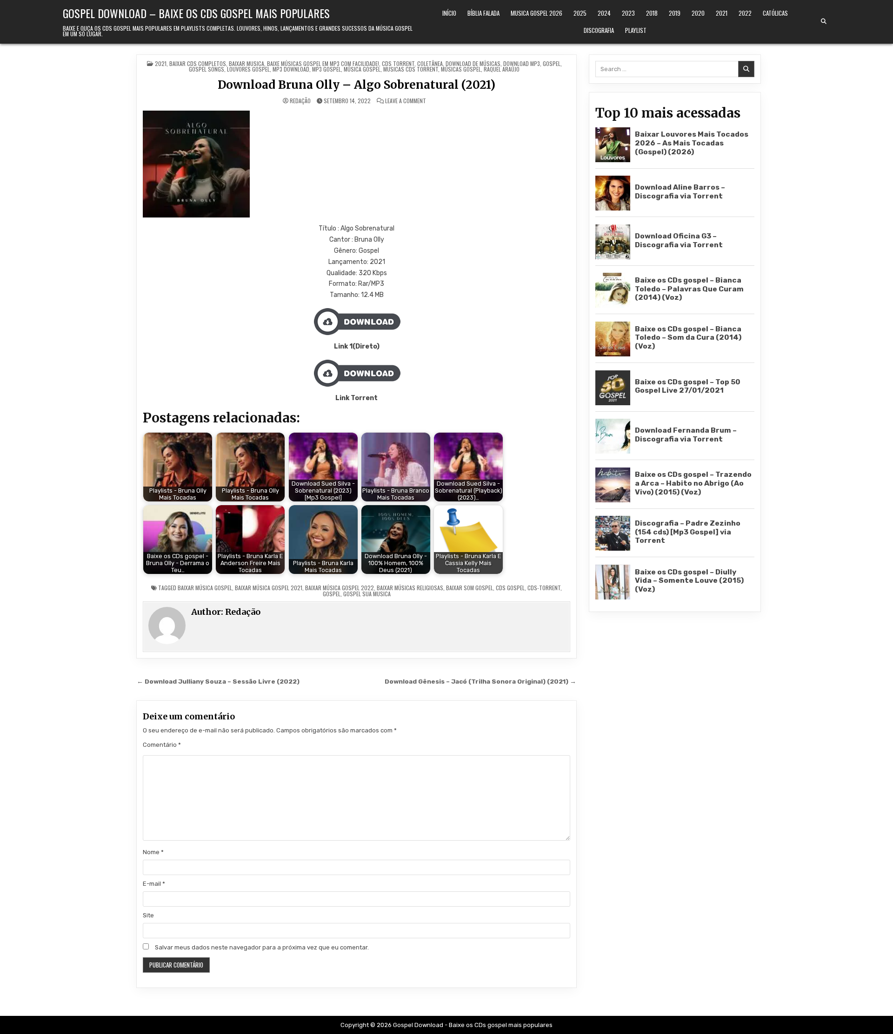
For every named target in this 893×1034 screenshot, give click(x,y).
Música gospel (362, 69)
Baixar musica (246, 63)
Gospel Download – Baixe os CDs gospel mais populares (196, 13)
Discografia (599, 30)
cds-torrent (543, 588)
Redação (300, 101)
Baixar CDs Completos (197, 63)
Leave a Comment (405, 101)
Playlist (635, 30)
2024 (604, 13)
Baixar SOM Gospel (469, 588)
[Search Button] (824, 21)
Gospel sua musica (367, 594)
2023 (628, 13)
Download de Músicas (473, 63)
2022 (745, 13)
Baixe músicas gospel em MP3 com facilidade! (323, 63)
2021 (721, 13)
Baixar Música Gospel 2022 (339, 588)
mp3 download (291, 69)
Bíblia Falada (483, 13)
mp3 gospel (326, 69)
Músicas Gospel (461, 69)
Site (148, 915)
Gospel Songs (206, 69)
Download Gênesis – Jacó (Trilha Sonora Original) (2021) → (480, 681)
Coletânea (430, 63)
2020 (698, 13)
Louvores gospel (248, 69)
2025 (579, 13)
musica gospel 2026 (536, 13)
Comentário (162, 744)
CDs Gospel (510, 588)
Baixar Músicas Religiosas (410, 588)
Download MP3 (521, 63)
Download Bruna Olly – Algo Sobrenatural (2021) (356, 85)
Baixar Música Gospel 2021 (268, 588)
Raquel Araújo (502, 69)
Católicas (775, 13)
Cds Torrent (398, 63)
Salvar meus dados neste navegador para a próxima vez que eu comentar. (262, 947)
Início (449, 13)
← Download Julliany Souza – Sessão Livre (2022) (218, 681)
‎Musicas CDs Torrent (410, 69)
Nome (153, 852)
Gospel (551, 63)
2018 (652, 13)
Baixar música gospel (205, 588)
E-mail (154, 883)
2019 (674, 13)
